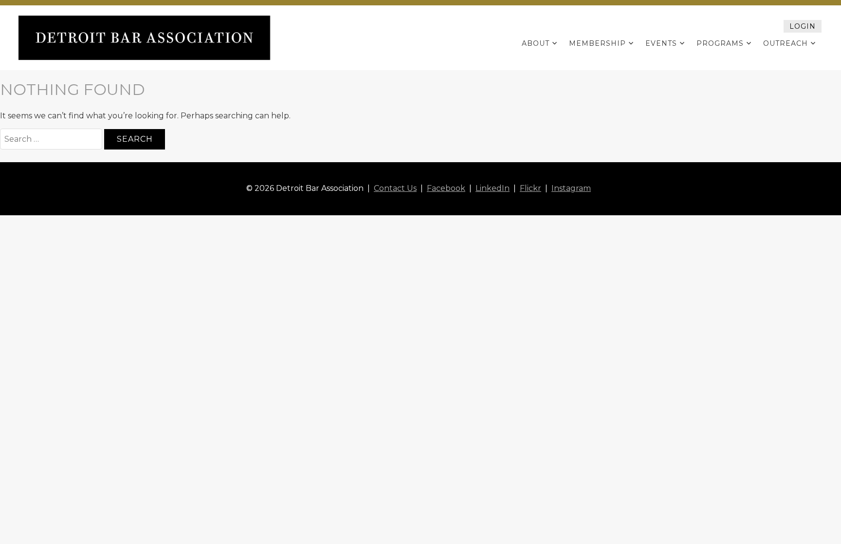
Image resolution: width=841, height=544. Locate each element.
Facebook (446, 188)
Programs (720, 43)
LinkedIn (492, 188)
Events (661, 43)
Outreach (785, 43)
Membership (597, 43)
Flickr (530, 188)
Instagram (571, 188)
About (535, 43)
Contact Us (395, 188)
